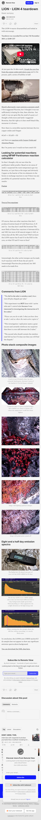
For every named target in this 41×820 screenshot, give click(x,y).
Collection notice (23, 806)
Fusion (4, 186)
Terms (15, 806)
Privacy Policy (22, 793)
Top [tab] (4, 729)
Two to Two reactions (10, 202)
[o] (35, 737)
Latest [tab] (9, 729)
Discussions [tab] (17, 729)
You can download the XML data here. (16, 649)
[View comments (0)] (11, 24)
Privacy (36, 804)
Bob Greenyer (10, 17)
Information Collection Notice (27, 791)
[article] (20, 740)
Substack (11, 816)
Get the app (30, 811)
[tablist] (10, 704)
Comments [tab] (6, 704)
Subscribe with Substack (22, 785)
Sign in (37, 3)
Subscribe (29, 3)
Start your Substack (15, 811)
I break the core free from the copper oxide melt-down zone (20, 70)
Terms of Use (31, 789)
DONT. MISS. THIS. (9, 735)
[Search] (37, 729)
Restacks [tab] (15, 704)
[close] (35, 749)
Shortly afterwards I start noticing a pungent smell (20, 107)
